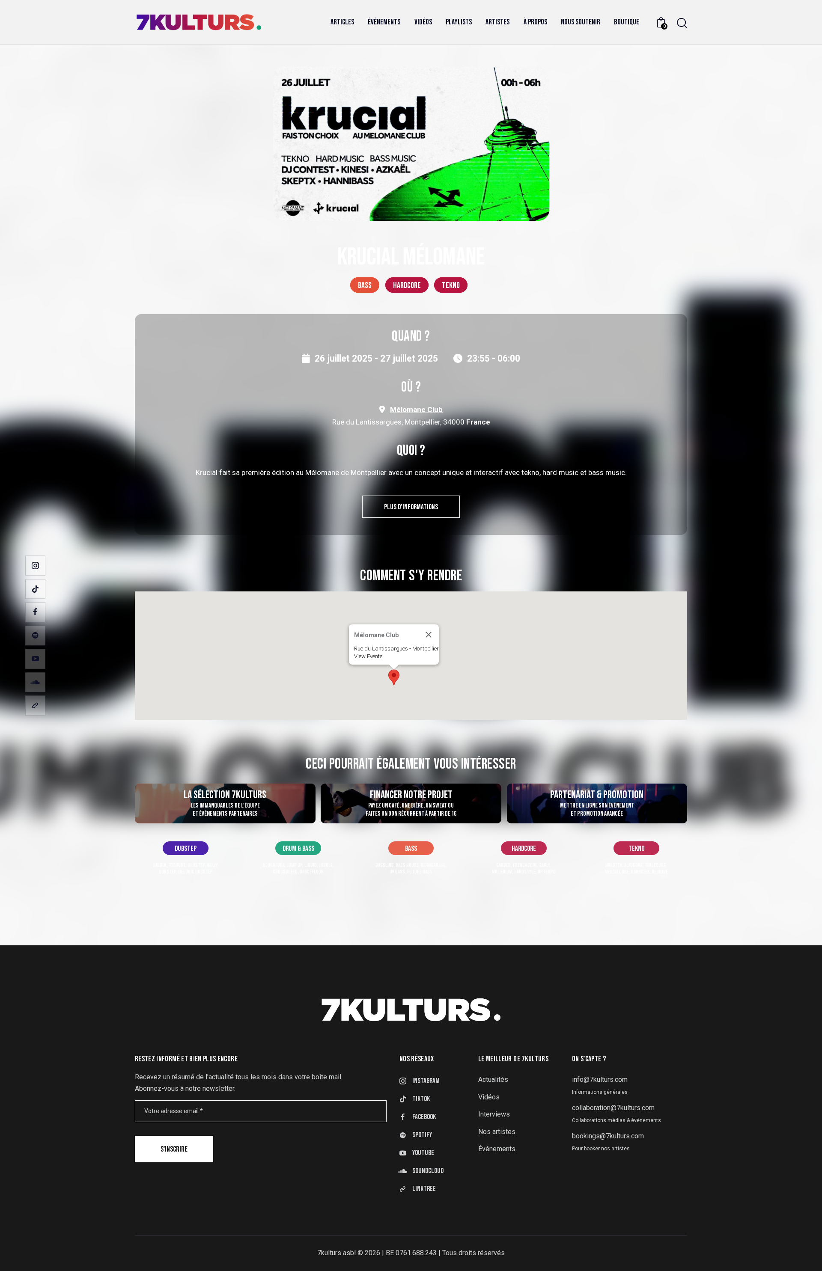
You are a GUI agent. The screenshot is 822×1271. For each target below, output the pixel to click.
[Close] (428, 634)
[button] (393, 677)
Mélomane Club (416, 409)
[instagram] (35, 565)
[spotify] (35, 636)
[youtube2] (35, 659)
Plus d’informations (411, 507)
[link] (35, 705)
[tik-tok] (35, 589)
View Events (368, 656)
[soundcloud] (35, 682)
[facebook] (35, 612)
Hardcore (407, 285)
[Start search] (682, 23)
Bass (365, 285)
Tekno (451, 285)
